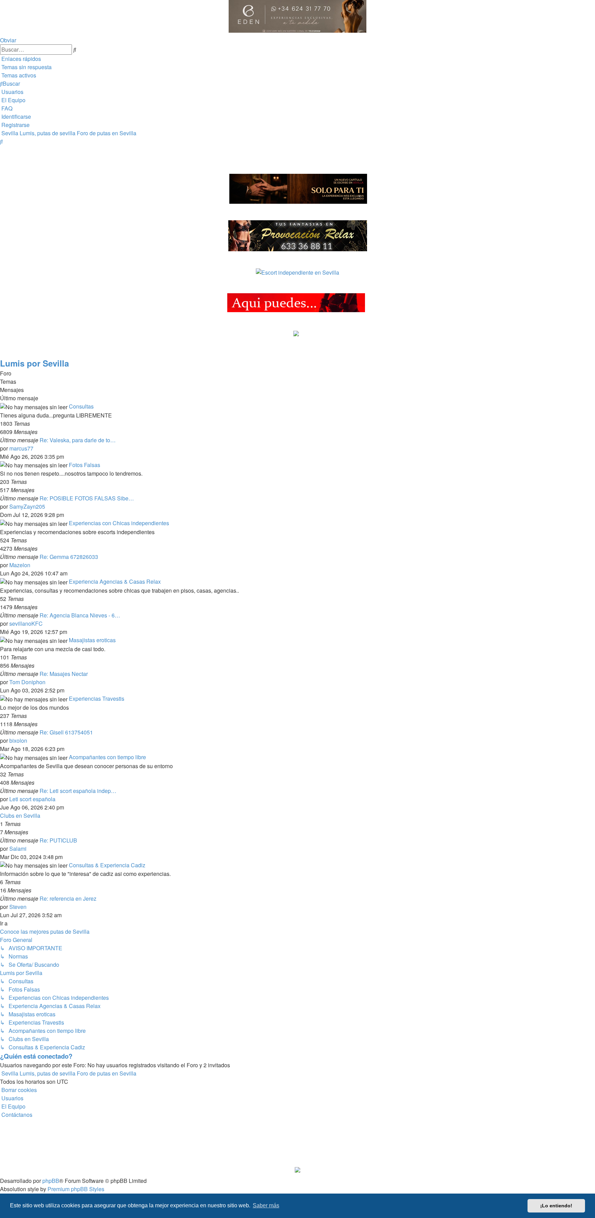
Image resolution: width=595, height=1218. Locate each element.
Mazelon (19, 565)
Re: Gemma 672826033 (69, 557)
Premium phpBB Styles (76, 1189)
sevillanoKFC (26, 623)
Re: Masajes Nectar (64, 674)
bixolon (18, 740)
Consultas (81, 406)
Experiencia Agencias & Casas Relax (115, 581)
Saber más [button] (266, 1205)
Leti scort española (32, 799)
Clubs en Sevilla (20, 815)
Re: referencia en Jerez (68, 898)
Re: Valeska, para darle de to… (78, 440)
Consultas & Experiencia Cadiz (107, 865)
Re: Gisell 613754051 (66, 732)
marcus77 (21, 448)
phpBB (50, 1181)
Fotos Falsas (84, 465)
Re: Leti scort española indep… (78, 791)
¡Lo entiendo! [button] (556, 1205)
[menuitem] (26, 67)
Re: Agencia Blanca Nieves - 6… (80, 615)
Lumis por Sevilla (34, 363)
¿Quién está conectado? (36, 1056)
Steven (18, 907)
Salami (18, 848)
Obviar (8, 40)
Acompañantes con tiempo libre (107, 757)
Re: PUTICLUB (58, 840)
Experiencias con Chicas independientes (119, 523)
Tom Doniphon (27, 682)
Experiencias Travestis (96, 698)
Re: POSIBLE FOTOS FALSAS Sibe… (87, 498)
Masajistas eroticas (92, 640)
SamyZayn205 (27, 506)
